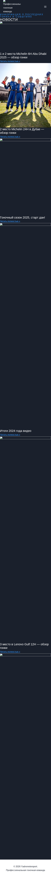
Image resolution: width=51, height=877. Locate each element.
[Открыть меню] (45, 7)
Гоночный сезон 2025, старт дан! (22, 217)
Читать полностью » (10, 61)
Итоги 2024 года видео (15, 431)
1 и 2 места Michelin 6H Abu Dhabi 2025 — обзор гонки (23, 55)
